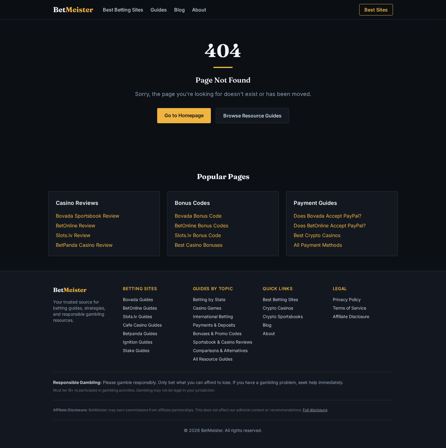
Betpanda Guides (140, 333)
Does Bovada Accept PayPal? (327, 216)
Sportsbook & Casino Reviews (222, 341)
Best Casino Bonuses (198, 245)
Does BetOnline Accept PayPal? (330, 225)
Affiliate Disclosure (351, 316)
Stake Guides (136, 350)
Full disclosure (315, 410)
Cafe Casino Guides (142, 325)
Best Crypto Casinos (317, 235)
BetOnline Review (75, 225)
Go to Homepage (184, 115)
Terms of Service (349, 308)
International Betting (213, 316)
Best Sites (376, 10)
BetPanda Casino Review (84, 245)
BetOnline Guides (140, 308)
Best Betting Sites (123, 10)
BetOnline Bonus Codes (201, 225)
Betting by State (209, 299)
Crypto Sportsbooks (283, 316)
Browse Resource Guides (252, 116)
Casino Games (207, 308)
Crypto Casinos (278, 308)
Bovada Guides (138, 299)
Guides (158, 10)
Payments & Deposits (214, 325)
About (199, 10)
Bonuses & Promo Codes (217, 333)
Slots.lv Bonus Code (198, 235)
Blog (179, 10)
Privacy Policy (347, 299)
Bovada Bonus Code (198, 216)
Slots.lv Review (73, 235)
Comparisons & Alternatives (220, 350)
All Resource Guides (212, 358)
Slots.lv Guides (137, 316)
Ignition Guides (137, 341)
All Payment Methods (318, 245)
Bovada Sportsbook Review (87, 216)
